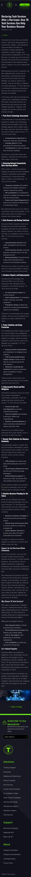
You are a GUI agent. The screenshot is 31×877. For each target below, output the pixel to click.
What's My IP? (8, 837)
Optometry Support (9, 810)
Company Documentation (12, 854)
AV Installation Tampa (10, 793)
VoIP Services (8, 785)
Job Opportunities (9, 859)
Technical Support (9, 767)
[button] (16, 5)
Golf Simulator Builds (10, 802)
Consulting (7, 772)
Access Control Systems (11, 789)
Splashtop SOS (8, 832)
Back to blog (17, 707)
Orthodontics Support (10, 806)
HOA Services (8, 815)
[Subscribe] (26, 737)
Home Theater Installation (12, 798)
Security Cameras (9, 780)
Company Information (10, 850)
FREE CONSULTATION (24, 5)
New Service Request (10, 828)
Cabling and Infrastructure (12, 776)
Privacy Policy (8, 863)
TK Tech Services (10, 874)
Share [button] (5, 35)
